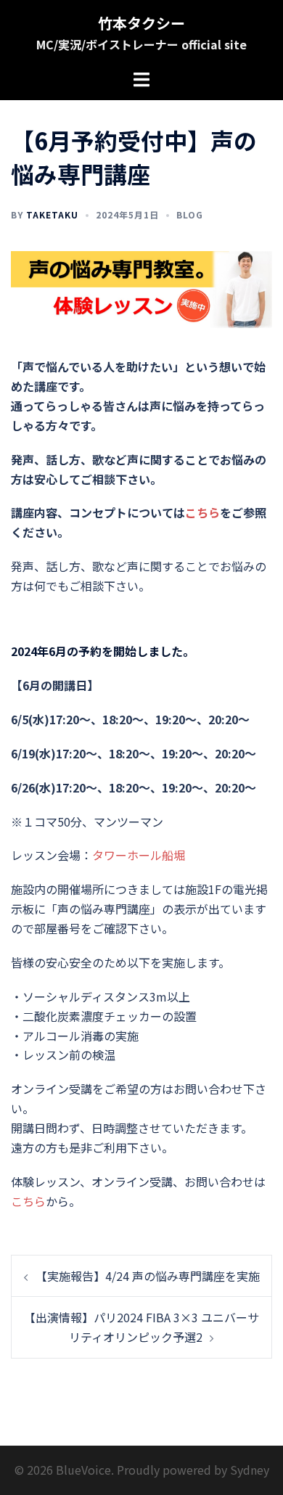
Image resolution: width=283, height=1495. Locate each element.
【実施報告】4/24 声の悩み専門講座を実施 (148, 1276)
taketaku (52, 214)
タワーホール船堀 (138, 855)
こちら (202, 512)
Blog (189, 214)
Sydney (249, 1469)
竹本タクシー (141, 22)
